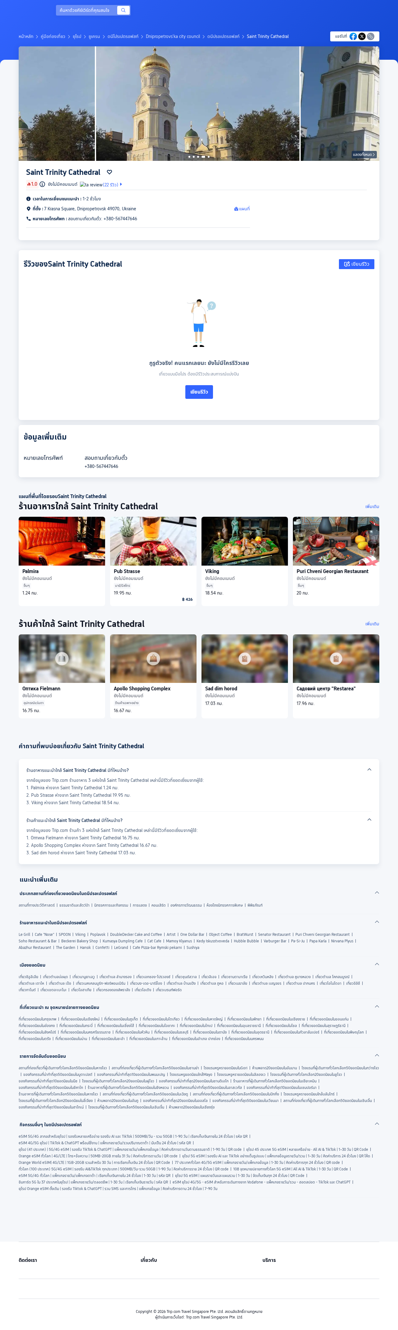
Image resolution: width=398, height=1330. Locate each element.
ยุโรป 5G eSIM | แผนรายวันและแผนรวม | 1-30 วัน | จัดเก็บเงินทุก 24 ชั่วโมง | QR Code (239, 1176)
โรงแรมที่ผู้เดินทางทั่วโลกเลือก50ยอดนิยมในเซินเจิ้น (126, 1107)
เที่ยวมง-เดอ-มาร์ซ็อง (146, 983)
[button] (352, 10)
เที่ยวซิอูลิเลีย (28, 977)
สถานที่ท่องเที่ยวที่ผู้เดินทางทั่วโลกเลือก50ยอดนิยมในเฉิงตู (145, 1094)
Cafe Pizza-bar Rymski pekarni (157, 947)
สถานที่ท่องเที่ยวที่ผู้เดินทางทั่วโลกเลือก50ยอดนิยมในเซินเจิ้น (327, 1101)
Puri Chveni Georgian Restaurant (322, 934)
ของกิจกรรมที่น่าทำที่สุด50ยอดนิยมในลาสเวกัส (208, 1087)
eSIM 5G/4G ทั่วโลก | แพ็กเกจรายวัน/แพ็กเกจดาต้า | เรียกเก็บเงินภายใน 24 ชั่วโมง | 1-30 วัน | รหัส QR (94, 1176)
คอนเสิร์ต (158, 905)
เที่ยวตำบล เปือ (60, 983)
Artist (171, 934)
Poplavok (97, 934)
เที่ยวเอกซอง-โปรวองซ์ (153, 977)
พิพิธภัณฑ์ (255, 905)
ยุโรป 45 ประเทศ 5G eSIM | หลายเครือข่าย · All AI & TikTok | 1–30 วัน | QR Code (307, 1149)
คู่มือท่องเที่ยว (53, 36)
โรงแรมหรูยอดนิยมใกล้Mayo (191, 1074)
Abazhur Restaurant (35, 947)
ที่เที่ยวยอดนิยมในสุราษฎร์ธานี (323, 1026)
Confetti (102, 947)
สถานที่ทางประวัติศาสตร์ (37, 905)
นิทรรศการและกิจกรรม (111, 905)
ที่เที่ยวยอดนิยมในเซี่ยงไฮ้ (115, 1026)
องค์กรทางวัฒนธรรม (186, 905)
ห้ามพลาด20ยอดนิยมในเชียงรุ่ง (192, 1107)
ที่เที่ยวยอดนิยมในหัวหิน (132, 1032)
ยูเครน (94, 36)
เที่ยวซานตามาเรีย (234, 977)
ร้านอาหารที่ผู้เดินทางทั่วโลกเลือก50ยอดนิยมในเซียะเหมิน (275, 1081)
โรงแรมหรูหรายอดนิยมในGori (226, 1068)
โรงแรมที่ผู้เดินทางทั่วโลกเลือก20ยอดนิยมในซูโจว (306, 1074)
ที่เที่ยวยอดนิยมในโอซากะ (157, 1026)
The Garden (65, 947)
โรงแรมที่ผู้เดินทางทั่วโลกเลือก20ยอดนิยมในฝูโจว (118, 1081)
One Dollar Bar (192, 934)
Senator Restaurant (274, 934)
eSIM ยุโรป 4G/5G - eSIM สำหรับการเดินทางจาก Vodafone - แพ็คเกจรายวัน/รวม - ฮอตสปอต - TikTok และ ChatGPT (261, 1182)
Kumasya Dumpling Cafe (123, 941)
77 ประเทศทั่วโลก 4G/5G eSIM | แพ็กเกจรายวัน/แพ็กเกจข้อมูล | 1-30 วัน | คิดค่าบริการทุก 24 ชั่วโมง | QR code (257, 1162)
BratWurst (245, 934)
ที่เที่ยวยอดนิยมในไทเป (196, 1026)
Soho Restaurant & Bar (38, 941)
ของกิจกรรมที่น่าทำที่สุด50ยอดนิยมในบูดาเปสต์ (57, 1074)
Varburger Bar (275, 941)
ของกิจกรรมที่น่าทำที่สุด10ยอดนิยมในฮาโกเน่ (51, 1107)
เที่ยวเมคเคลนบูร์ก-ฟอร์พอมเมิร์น (100, 983)
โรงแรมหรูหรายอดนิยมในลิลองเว (241, 1074)
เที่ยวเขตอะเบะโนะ (53, 990)
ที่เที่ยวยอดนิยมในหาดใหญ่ (203, 1019)
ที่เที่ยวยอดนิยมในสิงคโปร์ (37, 1032)
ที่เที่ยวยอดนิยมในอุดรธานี (250, 1032)
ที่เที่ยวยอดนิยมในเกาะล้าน (148, 1039)
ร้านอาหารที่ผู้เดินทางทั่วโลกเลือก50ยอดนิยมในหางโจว (58, 1094)
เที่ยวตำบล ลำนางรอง (116, 977)
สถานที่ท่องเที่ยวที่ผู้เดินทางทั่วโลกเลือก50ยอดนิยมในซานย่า (155, 1068)
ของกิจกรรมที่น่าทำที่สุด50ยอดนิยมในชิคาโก (51, 1087)
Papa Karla (317, 941)
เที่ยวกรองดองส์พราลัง (113, 990)
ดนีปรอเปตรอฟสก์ (223, 36)
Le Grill (24, 934)
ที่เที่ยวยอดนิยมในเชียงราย (285, 1019)
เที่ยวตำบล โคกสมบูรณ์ (332, 977)
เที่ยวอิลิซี (353, 983)
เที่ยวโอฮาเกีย (81, 990)
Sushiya (193, 947)
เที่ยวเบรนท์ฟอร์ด (169, 990)
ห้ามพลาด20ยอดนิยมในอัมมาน (274, 1068)
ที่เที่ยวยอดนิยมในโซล (281, 1026)
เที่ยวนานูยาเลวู (83, 977)
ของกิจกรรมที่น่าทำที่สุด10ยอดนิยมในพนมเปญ (131, 1074)
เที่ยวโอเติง (143, 990)
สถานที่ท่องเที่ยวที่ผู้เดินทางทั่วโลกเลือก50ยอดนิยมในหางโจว (63, 1068)
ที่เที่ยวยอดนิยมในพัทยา (244, 1019)
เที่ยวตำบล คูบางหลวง (294, 977)
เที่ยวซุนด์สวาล (186, 977)
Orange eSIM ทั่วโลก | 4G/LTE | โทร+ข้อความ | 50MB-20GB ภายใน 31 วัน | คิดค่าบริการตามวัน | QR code (98, 1156)
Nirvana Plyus (342, 941)
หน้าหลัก (26, 36)
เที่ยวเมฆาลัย (237, 983)
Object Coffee (220, 934)
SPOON (65, 934)
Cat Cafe (154, 941)
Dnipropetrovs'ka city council (173, 36)
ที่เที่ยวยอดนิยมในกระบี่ (76, 1026)
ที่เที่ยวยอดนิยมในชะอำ (108, 1039)
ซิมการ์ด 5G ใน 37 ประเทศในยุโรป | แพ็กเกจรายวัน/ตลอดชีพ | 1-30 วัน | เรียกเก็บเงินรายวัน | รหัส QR (93, 1182)
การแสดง (140, 905)
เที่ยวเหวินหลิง (262, 977)
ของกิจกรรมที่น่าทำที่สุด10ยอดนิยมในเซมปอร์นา (282, 1087)
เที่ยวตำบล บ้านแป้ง (181, 983)
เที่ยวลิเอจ (208, 977)
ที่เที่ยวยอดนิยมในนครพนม (244, 1039)
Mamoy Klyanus (179, 941)
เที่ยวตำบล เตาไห (31, 983)
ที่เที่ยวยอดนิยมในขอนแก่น (329, 1019)
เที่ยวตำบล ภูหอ (212, 983)
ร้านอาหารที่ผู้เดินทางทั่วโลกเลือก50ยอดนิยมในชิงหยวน (128, 1087)
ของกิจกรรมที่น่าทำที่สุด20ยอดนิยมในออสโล (175, 1101)
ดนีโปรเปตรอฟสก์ (123, 36)
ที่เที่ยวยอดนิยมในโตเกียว (161, 1019)
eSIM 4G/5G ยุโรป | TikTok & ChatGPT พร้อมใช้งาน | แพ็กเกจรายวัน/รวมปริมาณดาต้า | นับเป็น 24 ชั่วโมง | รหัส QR (105, 1143)
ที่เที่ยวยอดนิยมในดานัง (210, 1032)
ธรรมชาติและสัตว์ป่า (74, 905)
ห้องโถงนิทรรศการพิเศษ (224, 905)
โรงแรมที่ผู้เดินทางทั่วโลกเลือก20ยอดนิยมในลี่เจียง (56, 1101)
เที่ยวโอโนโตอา (330, 983)
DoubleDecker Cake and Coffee (136, 934)
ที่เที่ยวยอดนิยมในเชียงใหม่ (80, 1019)
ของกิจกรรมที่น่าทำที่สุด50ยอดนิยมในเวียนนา (245, 1101)
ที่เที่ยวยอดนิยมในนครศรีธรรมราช (86, 1032)
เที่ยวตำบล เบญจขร (266, 983)
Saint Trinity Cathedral (268, 36)
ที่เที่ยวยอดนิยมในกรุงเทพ (37, 1019)
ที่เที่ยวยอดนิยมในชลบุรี (171, 1032)
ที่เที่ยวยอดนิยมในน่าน (71, 1039)
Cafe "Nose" (44, 934)
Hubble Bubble (246, 941)
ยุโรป (77, 36)
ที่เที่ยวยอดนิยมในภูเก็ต (121, 1019)
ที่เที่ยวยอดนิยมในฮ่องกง (37, 1026)
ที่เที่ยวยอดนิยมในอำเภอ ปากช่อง (196, 1039)
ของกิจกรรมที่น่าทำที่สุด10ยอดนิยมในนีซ (48, 1081)
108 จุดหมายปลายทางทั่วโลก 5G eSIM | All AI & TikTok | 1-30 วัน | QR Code (290, 1169)
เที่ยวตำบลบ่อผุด (55, 977)
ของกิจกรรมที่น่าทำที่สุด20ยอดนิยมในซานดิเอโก (194, 1081)
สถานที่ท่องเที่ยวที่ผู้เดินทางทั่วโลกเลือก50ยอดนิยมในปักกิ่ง (236, 1094)
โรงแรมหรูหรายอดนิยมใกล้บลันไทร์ (309, 1094)
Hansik (85, 947)
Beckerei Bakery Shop (79, 941)
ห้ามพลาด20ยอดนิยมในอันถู (117, 1101)
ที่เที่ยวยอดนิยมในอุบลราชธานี (239, 1026)
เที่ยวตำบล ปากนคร (300, 983)
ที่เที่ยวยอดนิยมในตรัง (35, 1039)
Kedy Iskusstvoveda (213, 941)
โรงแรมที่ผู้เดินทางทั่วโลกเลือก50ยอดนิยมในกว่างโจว (340, 1068)
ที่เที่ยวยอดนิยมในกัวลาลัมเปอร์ (296, 1032)
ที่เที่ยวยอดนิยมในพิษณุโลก (344, 1032)
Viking (80, 934)
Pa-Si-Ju (298, 941)
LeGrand (121, 947)
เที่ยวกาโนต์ (27, 990)
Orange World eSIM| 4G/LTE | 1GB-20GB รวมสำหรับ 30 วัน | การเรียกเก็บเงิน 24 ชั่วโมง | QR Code (94, 1162)
